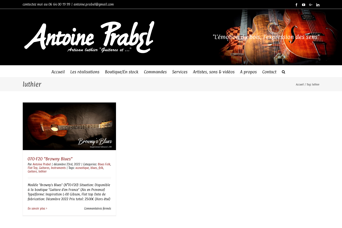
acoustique (82, 168)
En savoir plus (36, 208)
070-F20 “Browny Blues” (50, 158)
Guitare (32, 171)
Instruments (58, 168)
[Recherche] (283, 71)
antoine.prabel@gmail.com (94, 4)
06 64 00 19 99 (59, 4)
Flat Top (32, 168)
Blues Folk (104, 164)
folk (101, 168)
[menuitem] (60, 71)
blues (93, 168)
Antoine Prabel (42, 164)
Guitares (44, 168)
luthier (42, 171)
